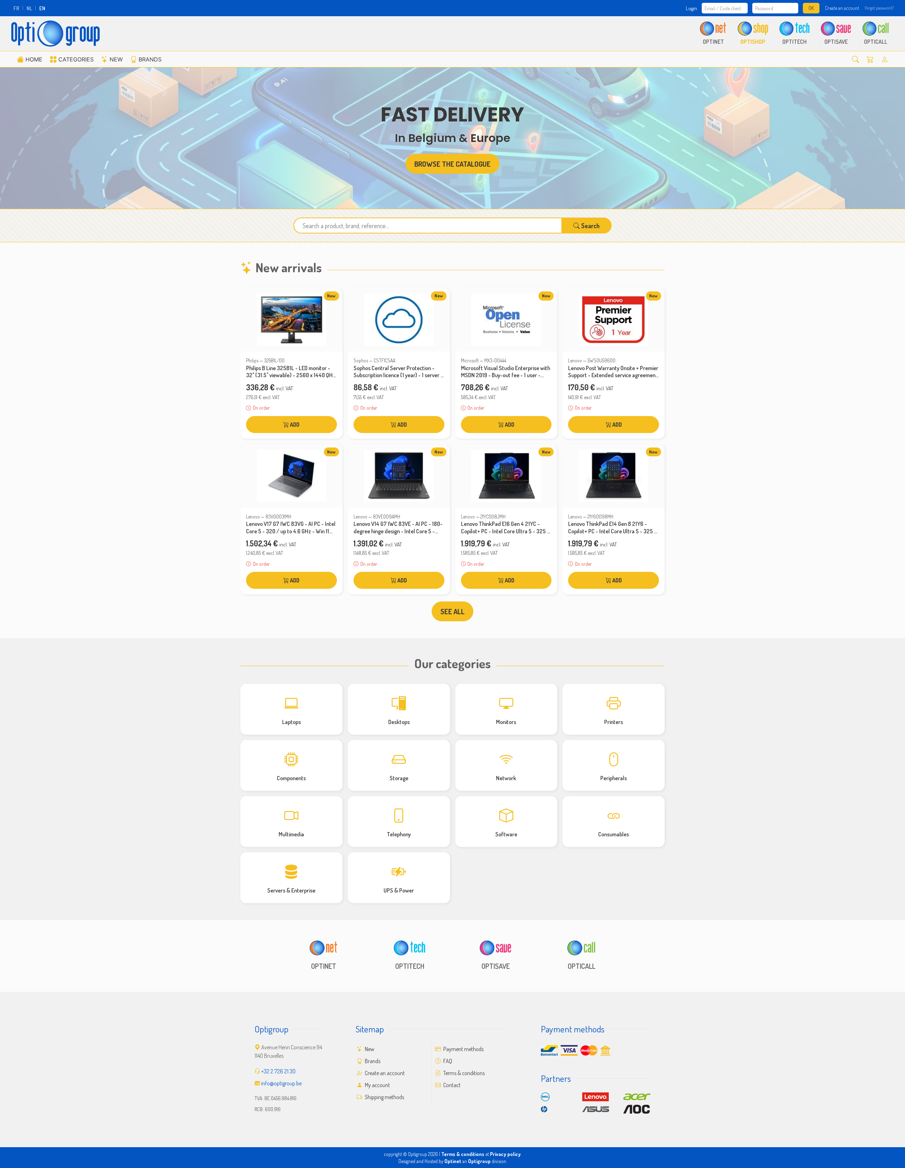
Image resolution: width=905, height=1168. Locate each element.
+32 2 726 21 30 (278, 1071)
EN (42, 8)
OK (811, 8)
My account (377, 1085)
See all (452, 611)
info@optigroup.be (281, 1083)
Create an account (842, 8)
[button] (855, 59)
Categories (76, 59)
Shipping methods (384, 1097)
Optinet (452, 1161)
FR (16, 8)
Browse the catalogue (452, 163)
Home (33, 59)
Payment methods (463, 1049)
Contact (451, 1085)
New (116, 59)
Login (691, 8)
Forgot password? (879, 8)
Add (294, 424)
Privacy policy (505, 1154)
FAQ (447, 1061)
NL (29, 8)
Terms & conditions (463, 1073)
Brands (150, 59)
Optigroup (479, 1161)
